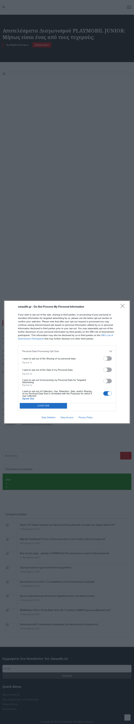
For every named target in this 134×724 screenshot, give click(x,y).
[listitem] (67, 351)
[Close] (123, 307)
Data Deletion (49, 417)
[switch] (107, 358)
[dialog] (67, 362)
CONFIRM (43, 405)
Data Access (67, 417)
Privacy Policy (85, 417)
